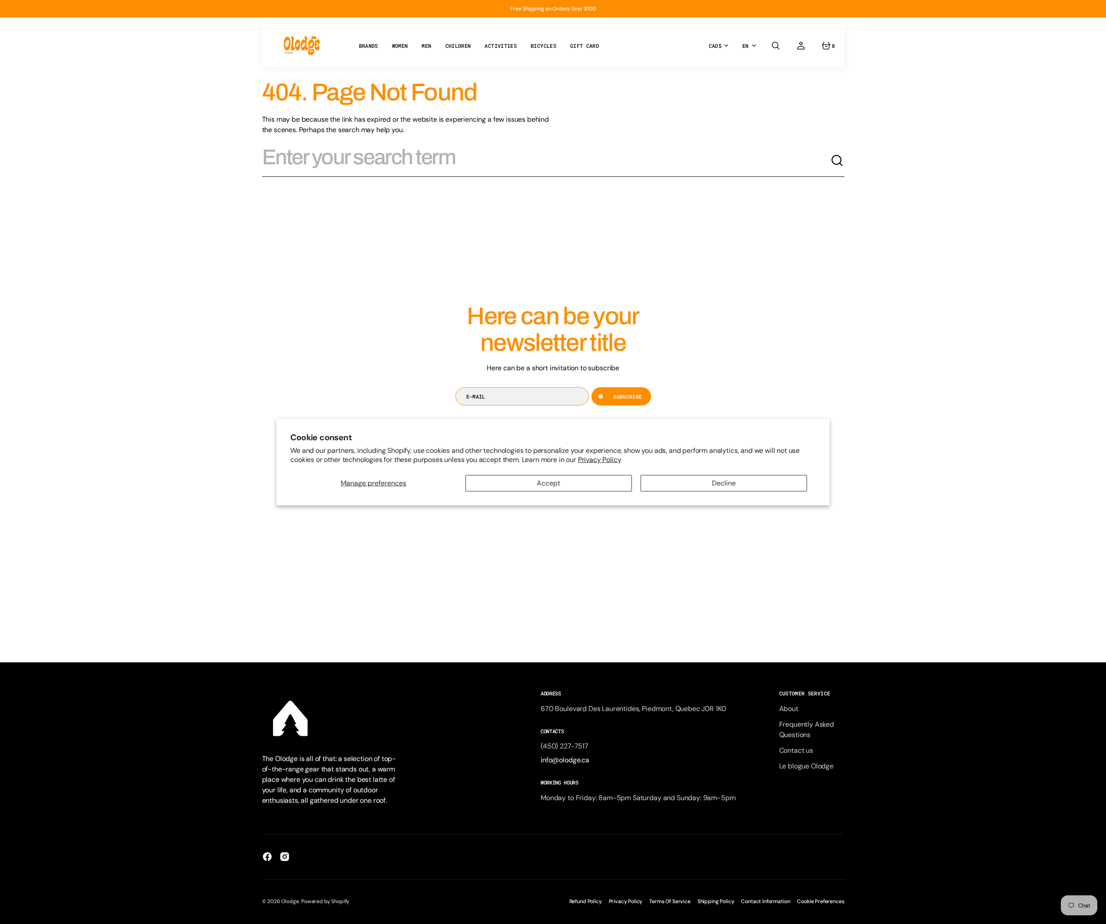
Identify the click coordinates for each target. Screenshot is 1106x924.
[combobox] (546, 161)
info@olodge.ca (565, 759)
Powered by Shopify (325, 901)
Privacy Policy (599, 459)
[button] (775, 45)
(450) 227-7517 (564, 746)
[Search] (837, 161)
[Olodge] (301, 45)
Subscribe (627, 396)
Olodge (290, 901)
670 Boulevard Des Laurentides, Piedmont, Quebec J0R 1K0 (633, 708)
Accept (548, 483)
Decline (724, 483)
